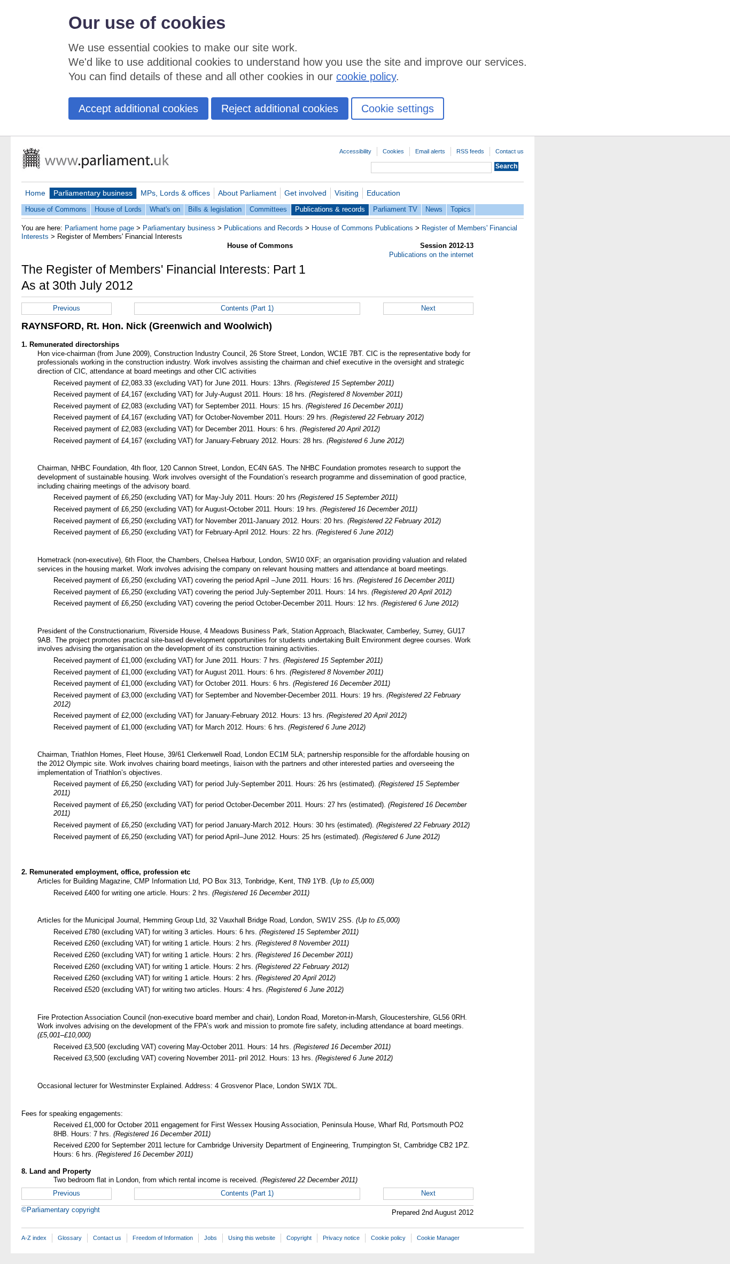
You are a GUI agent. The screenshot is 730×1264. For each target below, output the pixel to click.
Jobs (210, 1238)
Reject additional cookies (279, 108)
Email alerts (430, 151)
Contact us (509, 151)
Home (35, 193)
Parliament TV (395, 209)
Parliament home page (99, 228)
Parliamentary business (93, 193)
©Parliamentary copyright (60, 1210)
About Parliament (247, 193)
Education (383, 193)
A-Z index (33, 1238)
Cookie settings (397, 108)
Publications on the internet (431, 255)
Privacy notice (341, 1238)
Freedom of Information (163, 1238)
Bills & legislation (215, 209)
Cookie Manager (438, 1238)
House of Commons (56, 209)
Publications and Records (263, 228)
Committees (268, 209)
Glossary (70, 1238)
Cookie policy (388, 1238)
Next (428, 308)
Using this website (251, 1238)
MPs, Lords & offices (175, 193)
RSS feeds (470, 151)
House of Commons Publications (362, 228)
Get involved (305, 193)
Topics (461, 209)
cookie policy (366, 76)
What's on (165, 209)
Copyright (299, 1238)
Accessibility (355, 151)
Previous (66, 308)
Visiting (347, 193)
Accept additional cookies (138, 108)
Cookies (393, 151)
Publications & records (330, 209)
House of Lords (118, 209)
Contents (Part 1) (247, 308)
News (433, 209)
